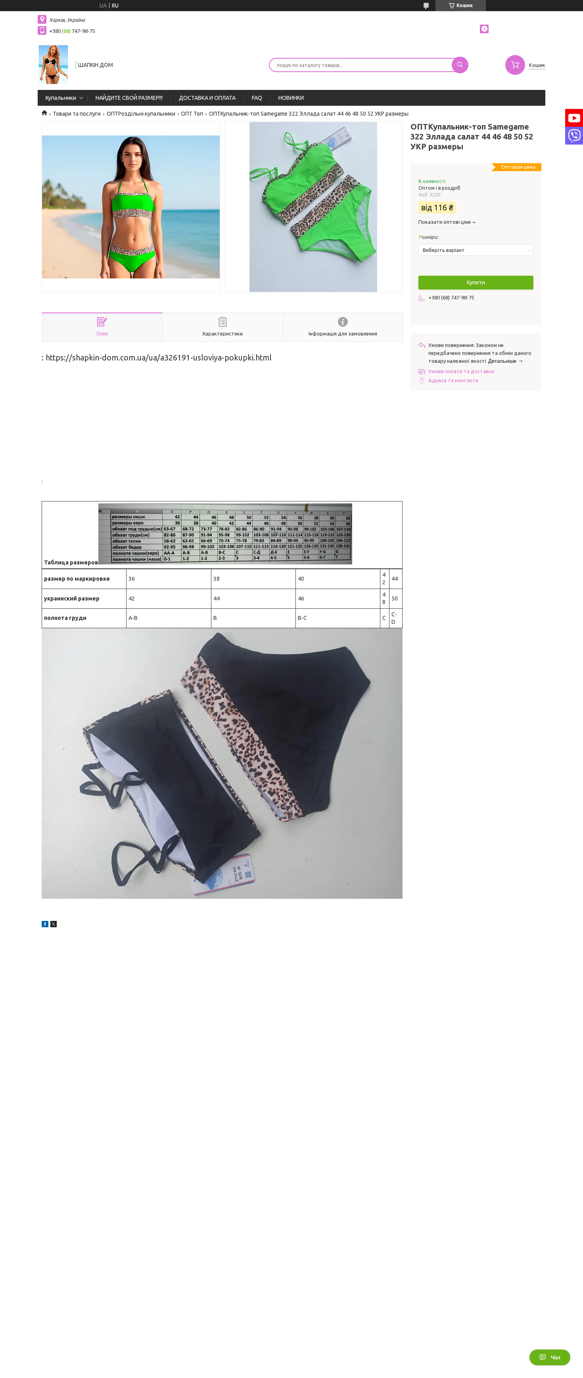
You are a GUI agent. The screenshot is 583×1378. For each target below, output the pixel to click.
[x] (53, 925)
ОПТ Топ (192, 114)
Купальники (61, 98)
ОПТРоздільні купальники (141, 114)
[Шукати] (460, 65)
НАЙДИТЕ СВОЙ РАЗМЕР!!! (129, 98)
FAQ (257, 98)
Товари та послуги (77, 114)
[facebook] (45, 925)
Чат (556, 1357)
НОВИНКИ (291, 98)
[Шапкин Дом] (53, 64)
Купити (476, 282)
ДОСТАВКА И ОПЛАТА (207, 98)
